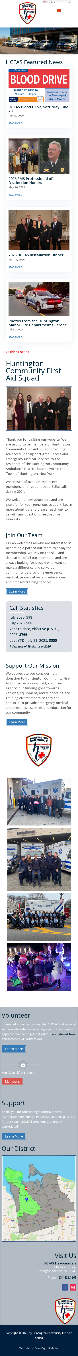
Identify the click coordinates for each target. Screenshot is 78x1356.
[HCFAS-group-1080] (39, 940)
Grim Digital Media (46, 1348)
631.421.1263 (67, 1277)
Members (12, 1081)
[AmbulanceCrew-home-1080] (39, 890)
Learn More (17, 591)
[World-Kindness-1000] (39, 824)
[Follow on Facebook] (65, 1287)
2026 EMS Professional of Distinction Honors (31, 180)
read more (15, 123)
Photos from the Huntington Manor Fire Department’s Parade (38, 323)
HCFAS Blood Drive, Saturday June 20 (38, 109)
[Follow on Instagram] (73, 1287)
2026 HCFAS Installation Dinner (36, 254)
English (50, 2)
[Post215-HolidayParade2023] (39, 990)
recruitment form (64, 1034)
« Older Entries (17, 352)
